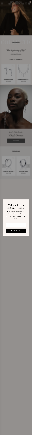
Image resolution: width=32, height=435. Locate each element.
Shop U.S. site (16, 230)
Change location (16, 225)
